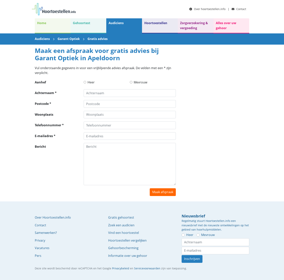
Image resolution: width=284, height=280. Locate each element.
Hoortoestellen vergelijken (127, 240)
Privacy (40, 240)
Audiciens (116, 23)
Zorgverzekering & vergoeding (194, 25)
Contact (241, 9)
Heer (91, 82)
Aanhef (40, 82)
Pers (38, 256)
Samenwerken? (46, 233)
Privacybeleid (120, 268)
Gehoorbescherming (123, 248)
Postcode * (43, 104)
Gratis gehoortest (121, 217)
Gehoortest (81, 23)
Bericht (40, 146)
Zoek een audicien (121, 225)
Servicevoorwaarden (147, 268)
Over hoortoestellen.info (209, 9)
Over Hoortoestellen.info (53, 217)
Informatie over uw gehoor (127, 256)
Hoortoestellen (155, 23)
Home (41, 23)
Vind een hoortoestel (123, 233)
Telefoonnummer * (49, 125)
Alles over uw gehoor (226, 25)
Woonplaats (44, 114)
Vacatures (42, 248)
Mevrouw (140, 82)
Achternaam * (46, 93)
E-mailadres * (45, 136)
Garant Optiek (69, 39)
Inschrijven (192, 259)
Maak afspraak (162, 192)
